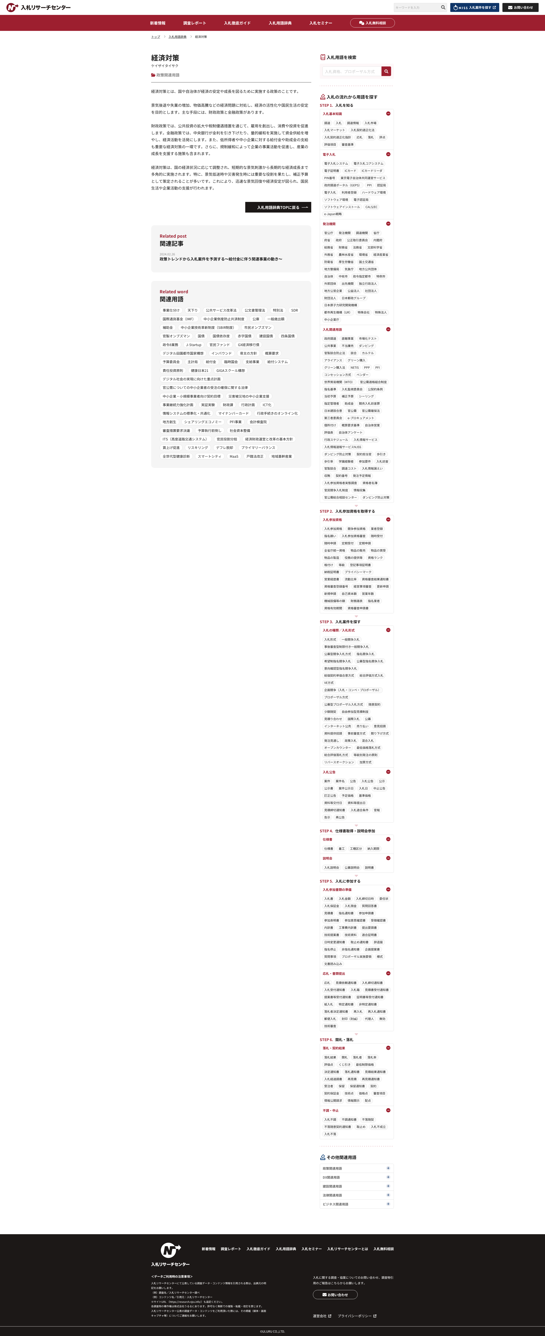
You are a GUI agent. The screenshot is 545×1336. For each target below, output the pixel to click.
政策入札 (351, 740)
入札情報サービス (365, 439)
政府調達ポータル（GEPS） (342, 185)
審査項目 (379, 1093)
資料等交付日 (333, 803)
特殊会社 (364, 312)
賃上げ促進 (171, 447)
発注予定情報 (362, 475)
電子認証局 (361, 199)
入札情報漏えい (372, 468)
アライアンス (333, 360)
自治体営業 (372, 425)
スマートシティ (210, 456)
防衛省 (328, 262)
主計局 (193, 361)
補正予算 (348, 396)
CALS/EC (371, 207)
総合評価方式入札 (371, 675)
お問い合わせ (338, 1294)
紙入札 (328, 1004)
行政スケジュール (336, 439)
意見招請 (380, 726)
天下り (193, 310)
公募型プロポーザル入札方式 (343, 704)
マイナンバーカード (233, 413)
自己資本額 (349, 593)
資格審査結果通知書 (375, 579)
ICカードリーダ (372, 170)
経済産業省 (380, 254)
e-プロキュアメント (361, 418)
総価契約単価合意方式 (339, 675)
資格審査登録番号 (336, 586)
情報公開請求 (333, 1100)
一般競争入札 (351, 639)
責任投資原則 (173, 370)
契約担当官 (364, 454)
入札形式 (330, 639)
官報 (377, 810)
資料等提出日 (357, 803)
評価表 (328, 432)
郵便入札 (330, 1019)
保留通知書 (357, 1086)
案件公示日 (346, 788)
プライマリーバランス (258, 447)
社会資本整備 (240, 430)
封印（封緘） (351, 1019)
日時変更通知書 (334, 942)
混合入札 (368, 740)
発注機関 (345, 233)
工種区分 (356, 848)
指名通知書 (346, 913)
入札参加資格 (333, 528)
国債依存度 (221, 335)
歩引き (381, 454)
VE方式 (329, 682)
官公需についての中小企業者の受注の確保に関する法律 (205, 387)
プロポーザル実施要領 (356, 956)
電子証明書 (331, 170)
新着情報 (157, 23)
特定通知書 (346, 1004)
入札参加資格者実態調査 (340, 483)
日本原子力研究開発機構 (340, 305)
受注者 (328, 1086)
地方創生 (169, 421)
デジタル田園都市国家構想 (183, 353)
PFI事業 (236, 421)
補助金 (168, 327)
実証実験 (208, 404)
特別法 (278, 310)
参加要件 (365, 461)
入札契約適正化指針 (337, 137)
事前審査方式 (357, 733)
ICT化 (267, 404)
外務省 (328, 254)
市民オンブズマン (257, 327)
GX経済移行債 (248, 344)
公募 (368, 719)
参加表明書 (331, 920)
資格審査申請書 (358, 608)
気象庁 (349, 269)
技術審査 (330, 1026)
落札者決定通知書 (336, 1011)
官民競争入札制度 (336, 490)
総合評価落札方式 (336, 755)
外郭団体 (330, 283)
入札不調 (330, 1119)
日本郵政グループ (354, 298)
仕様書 (328, 848)
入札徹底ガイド (237, 23)
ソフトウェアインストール (342, 207)
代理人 (369, 1019)
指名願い (330, 536)
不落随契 (368, 1119)
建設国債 (266, 335)
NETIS (355, 367)
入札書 (328, 898)
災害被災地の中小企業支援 (248, 396)
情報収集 (360, 490)
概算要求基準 (351, 425)
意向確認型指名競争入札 (340, 668)
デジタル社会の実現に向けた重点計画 (192, 378)
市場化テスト (368, 338)
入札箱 (355, 990)
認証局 (381, 185)
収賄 (327, 475)
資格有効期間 (333, 608)
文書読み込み (333, 964)
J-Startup (193, 344)
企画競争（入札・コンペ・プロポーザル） (352, 690)
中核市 (343, 276)
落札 (371, 137)
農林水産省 (346, 254)
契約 (373, 1086)
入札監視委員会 (352, 389)
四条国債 (288, 335)
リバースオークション (339, 762)
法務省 (357, 247)
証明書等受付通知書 (370, 997)
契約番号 (342, 475)
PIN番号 (329, 178)
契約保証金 (331, 1093)
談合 (354, 353)
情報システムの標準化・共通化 (186, 413)
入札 (339, 123)
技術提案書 (331, 935)
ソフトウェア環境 (336, 199)
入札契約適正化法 (362, 130)
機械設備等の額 (334, 601)
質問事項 (330, 956)
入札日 (363, 788)
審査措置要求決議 (176, 430)
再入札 (358, 1011)
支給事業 (252, 361)
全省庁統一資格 (334, 550)
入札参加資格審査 (354, 536)
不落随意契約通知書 (337, 1127)
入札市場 (370, 123)
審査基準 (348, 144)
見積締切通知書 (334, 810)
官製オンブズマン (176, 335)
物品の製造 (331, 557)
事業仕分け (171, 310)
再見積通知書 (371, 1079)
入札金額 (345, 898)
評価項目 (330, 144)
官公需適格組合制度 (373, 382)
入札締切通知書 (372, 983)
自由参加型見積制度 (355, 711)
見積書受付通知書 (377, 990)
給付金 (211, 361)
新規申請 (330, 593)
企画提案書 (372, 949)
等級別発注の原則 (365, 755)
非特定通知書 (368, 1004)
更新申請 (383, 586)
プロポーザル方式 (336, 697)
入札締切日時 (365, 898)
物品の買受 (378, 550)
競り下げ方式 (380, 733)
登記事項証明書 (360, 565)
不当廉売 (348, 346)
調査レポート (194, 23)
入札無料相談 (376, 22)
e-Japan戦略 (333, 214)
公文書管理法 (255, 310)
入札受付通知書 (334, 990)
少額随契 (330, 711)
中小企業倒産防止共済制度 (224, 318)
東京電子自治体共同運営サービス (363, 178)
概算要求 (272, 353)
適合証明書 (369, 935)
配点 (368, 1100)
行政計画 (248, 404)
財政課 (228, 404)
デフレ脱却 (224, 447)
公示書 (328, 788)
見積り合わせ (333, 719)
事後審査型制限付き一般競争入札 (346, 646)
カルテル (368, 353)
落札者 (357, 1057)
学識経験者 (346, 461)
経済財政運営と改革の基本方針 (269, 438)
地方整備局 (331, 269)
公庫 (255, 318)
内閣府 (377, 240)
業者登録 (377, 528)
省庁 (376, 233)
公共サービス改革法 (221, 310)
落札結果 (330, 1057)
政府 (339, 240)
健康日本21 (199, 370)
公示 (382, 781)
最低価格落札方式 (368, 747)
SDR (294, 310)
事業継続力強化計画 (178, 404)
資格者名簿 (370, 483)
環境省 (363, 254)
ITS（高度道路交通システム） (186, 438)
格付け (328, 565)
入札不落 (330, 1134)
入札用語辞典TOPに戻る (278, 207)
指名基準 (330, 389)
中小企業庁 (331, 319)
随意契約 (374, 704)
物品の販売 (358, 550)
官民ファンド (219, 344)
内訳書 (328, 927)
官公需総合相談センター (340, 497)
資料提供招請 (333, 733)
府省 (327, 240)
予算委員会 (171, 361)
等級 (342, 565)
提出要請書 (369, 927)
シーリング (366, 396)
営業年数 (368, 593)
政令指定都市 (362, 276)
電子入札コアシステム (368, 163)
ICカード (350, 170)
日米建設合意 (333, 410)
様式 (380, 956)
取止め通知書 (360, 942)
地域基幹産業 (281, 456)
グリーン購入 (357, 360)
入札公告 (367, 781)
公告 (353, 781)
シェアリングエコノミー (203, 421)
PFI (377, 367)
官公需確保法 (371, 410)
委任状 (383, 898)
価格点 (363, 1093)
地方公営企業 (333, 291)
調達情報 (353, 123)
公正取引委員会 (357, 240)
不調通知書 (349, 1119)
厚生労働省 (346, 262)
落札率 (371, 1057)
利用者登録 (349, 192)
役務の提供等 (354, 557)
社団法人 (371, 291)
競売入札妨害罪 (369, 403)
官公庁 (328, 233)
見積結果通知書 (375, 1072)
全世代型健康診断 (176, 456)
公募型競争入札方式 (337, 654)
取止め (361, 1127)
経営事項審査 (362, 586)
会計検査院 (258, 421)
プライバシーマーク (358, 572)
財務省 (343, 247)
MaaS (234, 456)
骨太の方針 (248, 353)
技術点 (349, 1093)
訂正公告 (330, 795)
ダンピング (366, 346)
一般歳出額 (275, 318)
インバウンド (221, 353)
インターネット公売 (337, 726)
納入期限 (373, 848)
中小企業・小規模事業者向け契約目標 (192, 396)
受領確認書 (378, 920)
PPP (367, 367)
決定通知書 (331, 1072)
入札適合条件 (360, 810)
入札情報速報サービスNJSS (342, 447)
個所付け (330, 425)
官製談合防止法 (334, 353)
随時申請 (330, 543)
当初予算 (330, 396)
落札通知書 (352, 1072)
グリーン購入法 (334, 367)
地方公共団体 (368, 269)
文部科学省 (374, 247)
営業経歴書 (331, 579)
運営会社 (320, 1315)
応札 (360, 137)
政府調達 (330, 338)
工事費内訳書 (348, 927)
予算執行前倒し (210, 430)
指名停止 (330, 949)
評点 (382, 137)
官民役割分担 (227, 438)
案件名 (340, 781)
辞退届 (378, 942)
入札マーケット (334, 130)
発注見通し (331, 740)
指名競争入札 (365, 654)
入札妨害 (382, 461)
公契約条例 (375, 389)
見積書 (328, 913)
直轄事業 (348, 338)
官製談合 (330, 468)
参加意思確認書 (355, 920)
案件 (327, 781)
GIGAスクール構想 (231, 370)
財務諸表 (357, 601)
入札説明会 (331, 867)
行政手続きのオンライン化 (277, 413)
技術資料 (351, 935)
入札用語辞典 (280, 23)
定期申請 (365, 543)
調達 (327, 123)
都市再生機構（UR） (338, 312)
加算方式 (365, 762)
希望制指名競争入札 (337, 661)
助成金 (349, 403)
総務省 (328, 247)
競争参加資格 (357, 528)
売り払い (363, 726)
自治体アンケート (351, 432)
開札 (345, 1057)
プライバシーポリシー (355, 1315)
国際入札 (354, 719)
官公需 (352, 410)
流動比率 (351, 579)
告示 (327, 817)
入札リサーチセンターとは (347, 1248)
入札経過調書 (333, 1079)
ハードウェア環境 (374, 192)
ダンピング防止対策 (337, 454)
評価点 (328, 1064)
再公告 (340, 817)
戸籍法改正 (255, 456)
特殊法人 (381, 312)
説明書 (369, 867)
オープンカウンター (337, 747)
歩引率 (328, 461)
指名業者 (374, 601)
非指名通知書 (351, 949)
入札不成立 (378, 1127)
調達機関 (362, 233)
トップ (155, 37)
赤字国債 (244, 335)
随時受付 (377, 536)
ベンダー (363, 374)
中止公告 (379, 788)
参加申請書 (366, 913)
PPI (369, 185)
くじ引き (345, 1064)
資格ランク (375, 557)
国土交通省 (366, 262)
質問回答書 (369, 906)
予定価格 (348, 795)
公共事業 (330, 346)
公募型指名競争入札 (370, 661)
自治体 (328, 276)
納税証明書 (331, 572)
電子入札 (330, 192)
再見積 (352, 1079)
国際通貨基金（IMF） (179, 318)
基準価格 (365, 795)
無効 (382, 1019)
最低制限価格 (365, 1064)
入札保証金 (331, 906)
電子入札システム (336, 163)
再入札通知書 (377, 1011)
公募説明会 (352, 867)
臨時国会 (231, 361)
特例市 (380, 276)
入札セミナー (320, 23)
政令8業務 (170, 344)
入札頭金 (351, 906)
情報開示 (354, 1100)
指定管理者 (331, 403)
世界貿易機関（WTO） (339, 382)
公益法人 (354, 291)
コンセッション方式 (337, 374)
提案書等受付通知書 (337, 997)
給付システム (277, 361)
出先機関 (348, 283)
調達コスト (349, 468)
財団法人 (330, 298)
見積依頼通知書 (346, 983)
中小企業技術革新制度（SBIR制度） (208, 327)
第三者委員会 (333, 418)
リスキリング (198, 447)
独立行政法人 (368, 283)
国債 (201, 335)
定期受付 (348, 543)
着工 (342, 848)
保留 (342, 1086)
